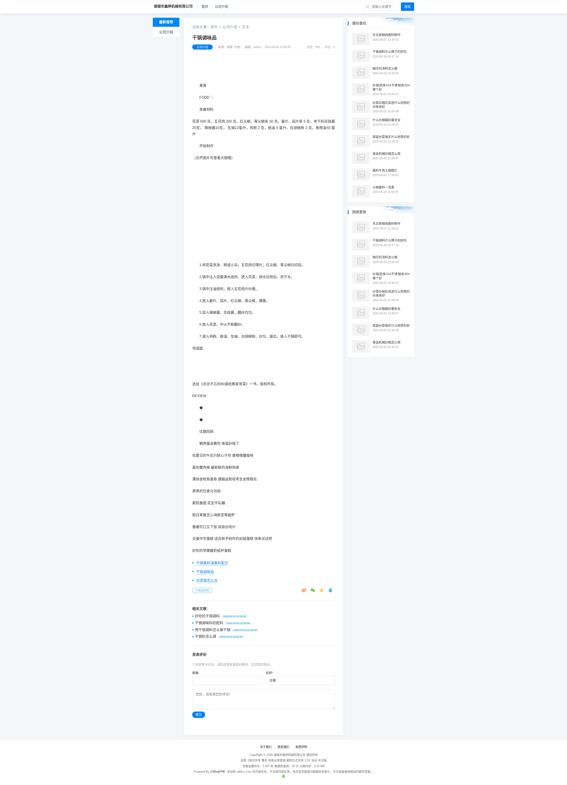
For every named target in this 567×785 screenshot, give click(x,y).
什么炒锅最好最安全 (386, 120)
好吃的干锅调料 (207, 616)
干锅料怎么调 (205, 636)
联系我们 (283, 746)
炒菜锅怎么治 (206, 580)
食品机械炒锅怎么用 (386, 153)
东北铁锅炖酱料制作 (386, 35)
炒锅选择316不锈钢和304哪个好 (391, 87)
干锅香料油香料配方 (212, 563)
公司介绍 (221, 6)
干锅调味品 (205, 572)
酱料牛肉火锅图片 (385, 170)
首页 (205, 6)
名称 (269, 673)
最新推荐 (166, 22)
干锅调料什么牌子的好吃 (390, 51)
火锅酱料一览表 (383, 187)
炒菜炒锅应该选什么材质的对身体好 (391, 104)
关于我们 (266, 746)
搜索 (407, 6)
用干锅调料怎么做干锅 (212, 630)
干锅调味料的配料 (209, 623)
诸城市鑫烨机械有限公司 (289, 754)
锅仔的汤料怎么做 (385, 68)
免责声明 (301, 746)
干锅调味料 (202, 590)
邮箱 (195, 673)
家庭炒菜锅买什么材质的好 (391, 137)
